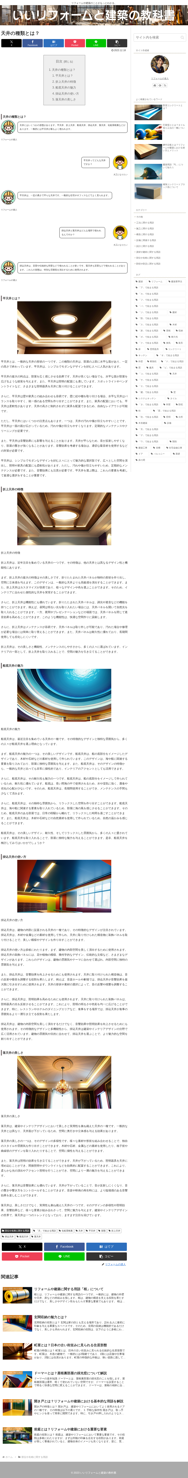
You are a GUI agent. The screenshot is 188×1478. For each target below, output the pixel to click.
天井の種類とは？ (63, 69)
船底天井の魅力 (65, 87)
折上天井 (115, 1230)
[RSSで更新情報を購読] (165, 85)
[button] (117, 43)
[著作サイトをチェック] (155, 85)
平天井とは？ (64, 75)
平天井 (92, 1230)
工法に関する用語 (145, 222)
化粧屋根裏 (67, 1230)
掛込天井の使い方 (67, 93)
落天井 (37, 1236)
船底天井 (23, 1236)
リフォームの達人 (160, 78)
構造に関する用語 (145, 234)
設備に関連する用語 (146, 240)
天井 (80, 1230)
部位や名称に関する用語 (17, 1230)
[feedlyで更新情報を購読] (160, 85)
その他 (139, 217)
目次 (59, 61)
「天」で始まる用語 (46, 1230)
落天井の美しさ (65, 99)
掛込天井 (9, 1236)
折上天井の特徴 (65, 81)
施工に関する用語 (145, 228)
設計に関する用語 (145, 246)
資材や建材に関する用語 (148, 252)
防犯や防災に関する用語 (148, 263)
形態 (103, 1230)
